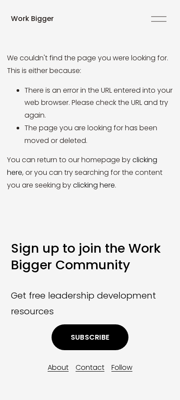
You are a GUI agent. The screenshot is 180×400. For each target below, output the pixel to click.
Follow (121, 367)
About (58, 367)
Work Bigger (32, 19)
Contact (90, 367)
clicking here (94, 185)
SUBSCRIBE (90, 337)
